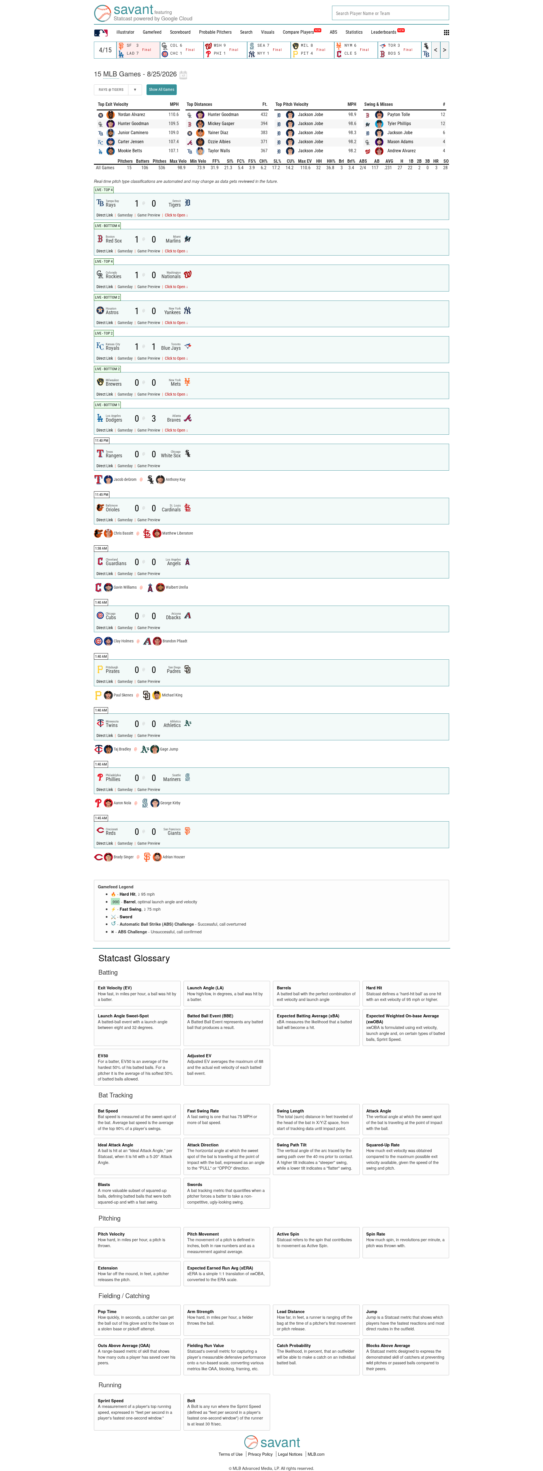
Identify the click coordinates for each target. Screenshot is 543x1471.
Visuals (267, 32)
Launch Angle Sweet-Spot (123, 1015)
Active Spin (288, 1234)
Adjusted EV (199, 1055)
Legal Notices (290, 1454)
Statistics (354, 32)
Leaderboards (387, 32)
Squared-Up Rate (383, 1145)
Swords (194, 1184)
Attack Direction (203, 1145)
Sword (126, 916)
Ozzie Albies (219, 141)
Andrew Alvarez (401, 150)
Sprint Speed (111, 1400)
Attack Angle (378, 1111)
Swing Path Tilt (292, 1145)
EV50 (103, 1055)
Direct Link (105, 215)
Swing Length (290, 1111)
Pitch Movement (203, 1234)
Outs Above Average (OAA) (124, 1345)
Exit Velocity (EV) (115, 987)
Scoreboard (180, 32)
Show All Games (161, 89)
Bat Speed (108, 1111)
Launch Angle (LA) (205, 987)
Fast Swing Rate (203, 1111)
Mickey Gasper (221, 123)
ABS (333, 32)
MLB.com (316, 1454)
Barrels (284, 987)
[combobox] (390, 13)
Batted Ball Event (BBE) (210, 1015)
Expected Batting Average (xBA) (308, 1015)
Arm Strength (200, 1311)
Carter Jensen (131, 141)
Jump (371, 1311)
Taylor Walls (219, 150)
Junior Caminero (133, 132)
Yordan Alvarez (131, 114)
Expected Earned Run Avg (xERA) (220, 1268)
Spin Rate (375, 1234)
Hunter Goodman (133, 123)
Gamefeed (152, 32)
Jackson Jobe (310, 114)
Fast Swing (130, 909)
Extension (108, 1268)
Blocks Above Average (388, 1345)
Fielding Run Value (205, 1345)
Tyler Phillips (399, 123)
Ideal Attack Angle (115, 1145)
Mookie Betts (130, 150)
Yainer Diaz (218, 132)
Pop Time (107, 1311)
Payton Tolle (398, 114)
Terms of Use (231, 1454)
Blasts (104, 1184)
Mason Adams (400, 141)
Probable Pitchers (215, 32)
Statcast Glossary (134, 957)
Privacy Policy (261, 1454)
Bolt (191, 1400)
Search (246, 32)
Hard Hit (127, 894)
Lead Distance (291, 1311)
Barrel (129, 901)
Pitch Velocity (111, 1234)
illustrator (125, 32)
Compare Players (298, 32)
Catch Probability (294, 1345)
